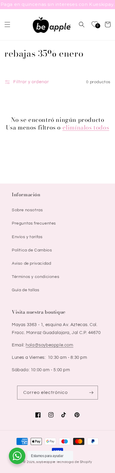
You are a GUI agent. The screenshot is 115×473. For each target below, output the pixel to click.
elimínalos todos (86, 127)
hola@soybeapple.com (49, 345)
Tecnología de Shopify (74, 462)
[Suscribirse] (91, 393)
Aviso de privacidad (31, 263)
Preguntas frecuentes (34, 223)
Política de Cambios (32, 250)
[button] (7, 24)
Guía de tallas (25, 290)
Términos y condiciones (35, 277)
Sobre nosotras (27, 210)
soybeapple (45, 462)
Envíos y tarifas (27, 237)
